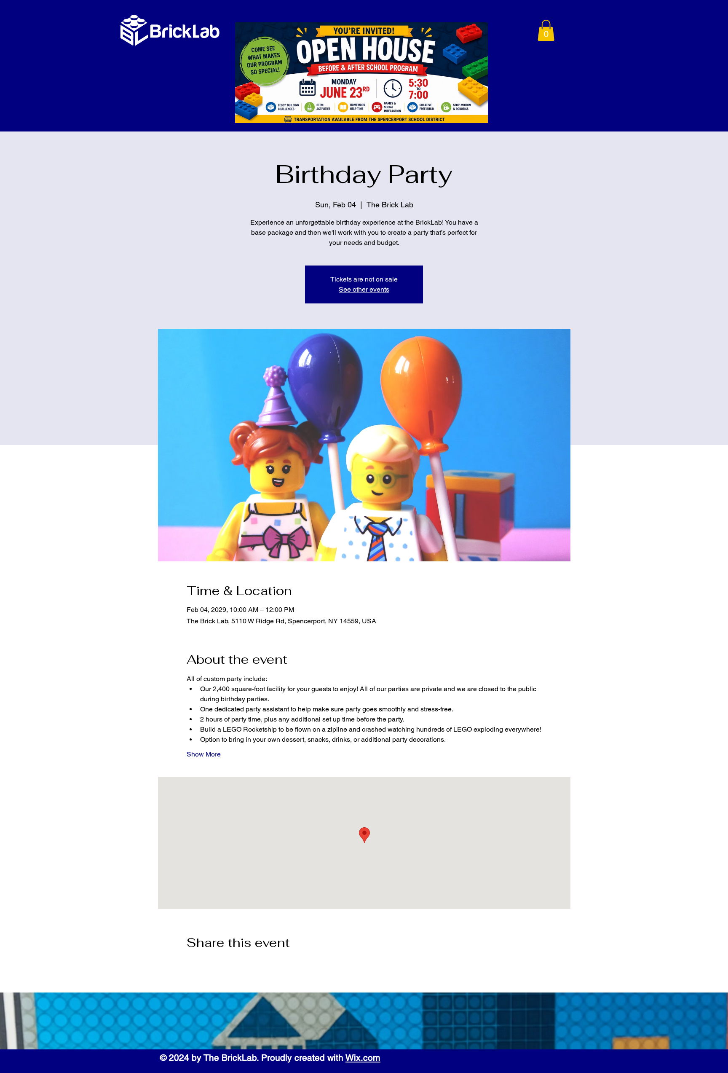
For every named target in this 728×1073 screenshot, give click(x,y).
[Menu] (507, 31)
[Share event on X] (211, 965)
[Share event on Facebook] (191, 965)
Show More (204, 754)
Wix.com (362, 1057)
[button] (546, 30)
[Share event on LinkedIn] (232, 965)
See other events (364, 289)
